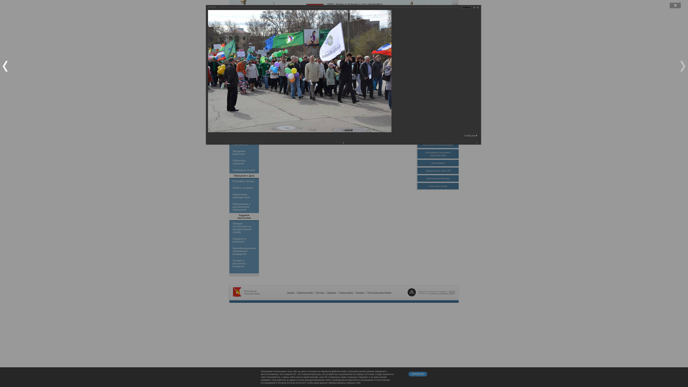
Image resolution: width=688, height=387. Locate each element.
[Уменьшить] (474, 7)
